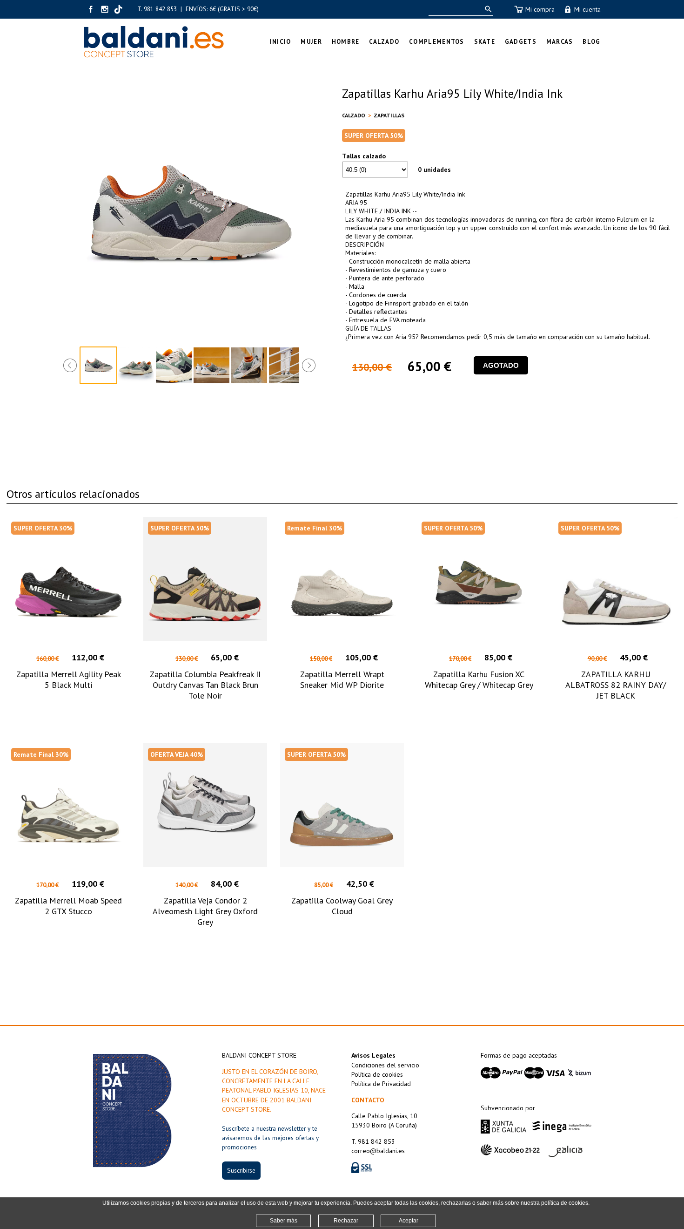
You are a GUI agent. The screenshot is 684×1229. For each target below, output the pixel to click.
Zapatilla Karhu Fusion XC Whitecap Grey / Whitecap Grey (479, 679)
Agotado (501, 365)
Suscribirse (241, 1170)
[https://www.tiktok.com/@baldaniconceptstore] (119, 9)
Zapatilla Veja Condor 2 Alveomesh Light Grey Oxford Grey (205, 911)
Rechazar (346, 1220)
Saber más (283, 1220)
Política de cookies (377, 1074)
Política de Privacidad (381, 1084)
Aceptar (408, 1220)
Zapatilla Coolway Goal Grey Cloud (342, 906)
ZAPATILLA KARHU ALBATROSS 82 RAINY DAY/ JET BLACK (615, 685)
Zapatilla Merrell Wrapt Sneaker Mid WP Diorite (342, 679)
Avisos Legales (373, 1055)
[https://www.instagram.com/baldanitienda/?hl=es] (105, 9)
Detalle (69, 712)
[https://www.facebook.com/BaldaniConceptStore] (91, 9)
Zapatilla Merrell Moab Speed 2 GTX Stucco (68, 906)
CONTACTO (367, 1100)
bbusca (486, 9)
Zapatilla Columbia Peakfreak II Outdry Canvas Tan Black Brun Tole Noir (205, 685)
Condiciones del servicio (385, 1065)
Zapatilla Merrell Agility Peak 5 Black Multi (68, 679)
